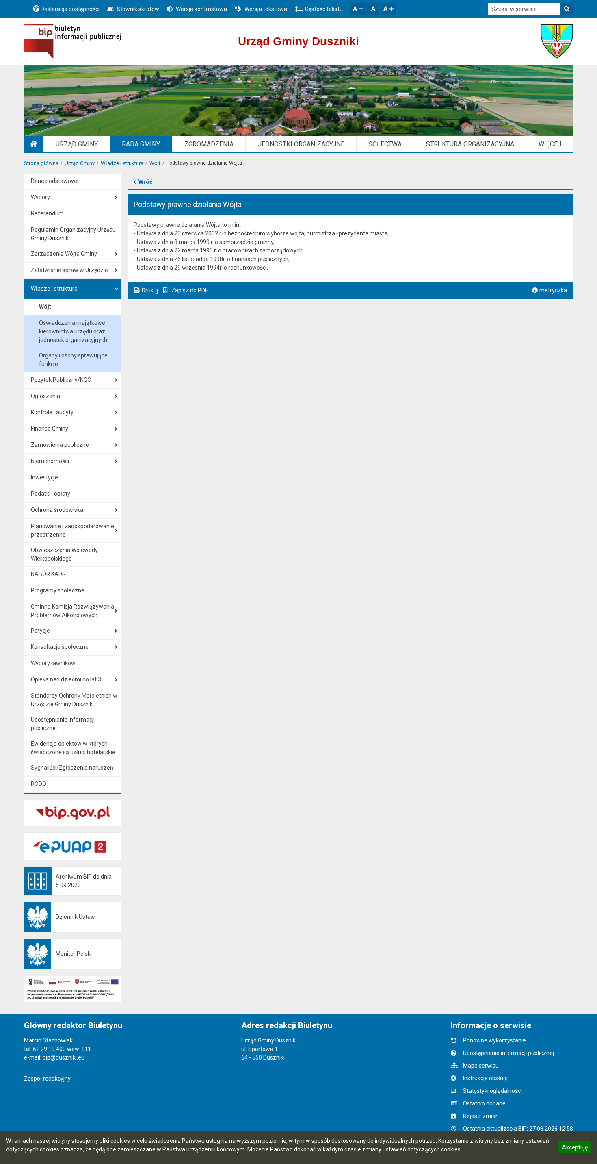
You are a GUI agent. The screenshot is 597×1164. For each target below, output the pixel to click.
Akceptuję (575, 1148)
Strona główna (41, 163)
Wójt (154, 163)
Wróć (145, 181)
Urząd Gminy (80, 163)
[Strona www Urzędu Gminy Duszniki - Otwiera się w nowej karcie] (557, 41)
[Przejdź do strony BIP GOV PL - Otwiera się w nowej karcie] (72, 41)
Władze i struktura (122, 163)
